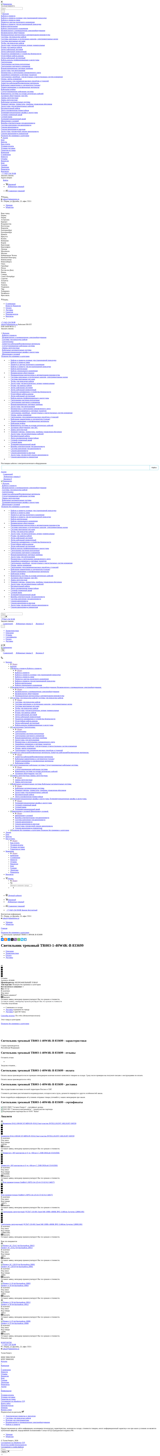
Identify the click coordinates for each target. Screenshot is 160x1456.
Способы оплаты (8, 1016)
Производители (7, 1405)
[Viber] (15, 939)
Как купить (14, 843)
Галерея (4, 1380)
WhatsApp (10, 207)
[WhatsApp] (18, 939)
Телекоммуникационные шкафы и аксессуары (33, 803)
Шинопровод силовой (24, 816)
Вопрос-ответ (6, 1410)
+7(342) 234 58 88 (8, 619)
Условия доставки (8, 1397)
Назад (15, 664)
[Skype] (22, 939)
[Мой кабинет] (2, 656)
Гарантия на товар (8, 1399)
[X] (12, 939)
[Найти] (3, 11)
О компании (6, 1370)
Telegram (9, 205)
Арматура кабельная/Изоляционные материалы (34, 757)
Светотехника (20, 731)
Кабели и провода (22, 673)
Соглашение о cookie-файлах (12, 1447)
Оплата (8, 955)
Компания (14, 855)
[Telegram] (25, 939)
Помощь (4, 1408)
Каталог (13, 666)
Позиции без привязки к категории (15, 1024)
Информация (6, 1391)
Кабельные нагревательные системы (29, 788)
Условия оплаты (7, 1395)
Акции (3, 472)
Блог (3, 1378)
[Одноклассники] (5, 939)
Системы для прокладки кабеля (27, 702)
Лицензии (5, 1382)
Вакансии (17, 306)
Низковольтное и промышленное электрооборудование (37, 692)
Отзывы (4, 1374)
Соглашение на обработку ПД (13, 1401)
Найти (4, 1452)
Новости (9, 306)
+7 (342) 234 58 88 (9, 173)
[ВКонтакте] (2, 939)
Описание (10, 951)
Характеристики (12, 953)
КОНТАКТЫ (6, 1342)
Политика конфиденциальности (14, 1445)
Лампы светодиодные (23, 780)
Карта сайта (5, 1403)
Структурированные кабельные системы (31, 769)
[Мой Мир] (8, 939)
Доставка (9, 957)
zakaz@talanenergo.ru (11, 199)
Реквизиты (5, 1384)
